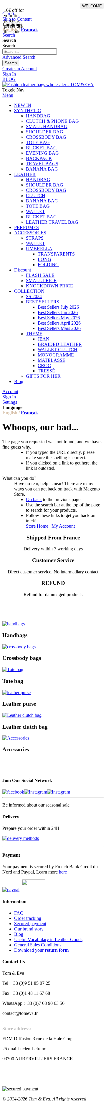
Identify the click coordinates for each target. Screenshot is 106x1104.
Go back (34, 499)
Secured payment (30, 923)
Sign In (9, 73)
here (63, 871)
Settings (9, 402)
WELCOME (92, 6)
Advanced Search (18, 57)
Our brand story (29, 928)
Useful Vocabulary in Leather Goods (48, 939)
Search (8, 34)
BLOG (9, 79)
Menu (7, 95)
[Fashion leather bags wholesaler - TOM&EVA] (48, 84)
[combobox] (29, 51)
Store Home (37, 526)
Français (29, 29)
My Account (63, 526)
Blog (18, 934)
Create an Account (19, 68)
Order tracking (27, 918)
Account (10, 391)
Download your (41, 950)
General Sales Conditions (37, 944)
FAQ (19, 912)
